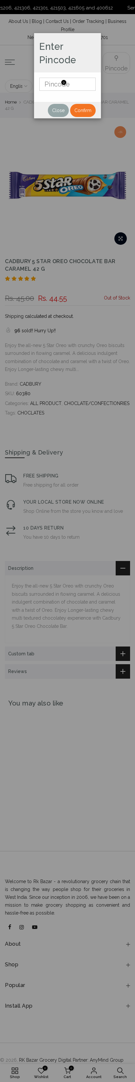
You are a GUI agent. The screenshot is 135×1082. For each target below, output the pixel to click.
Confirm (82, 110)
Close (58, 110)
